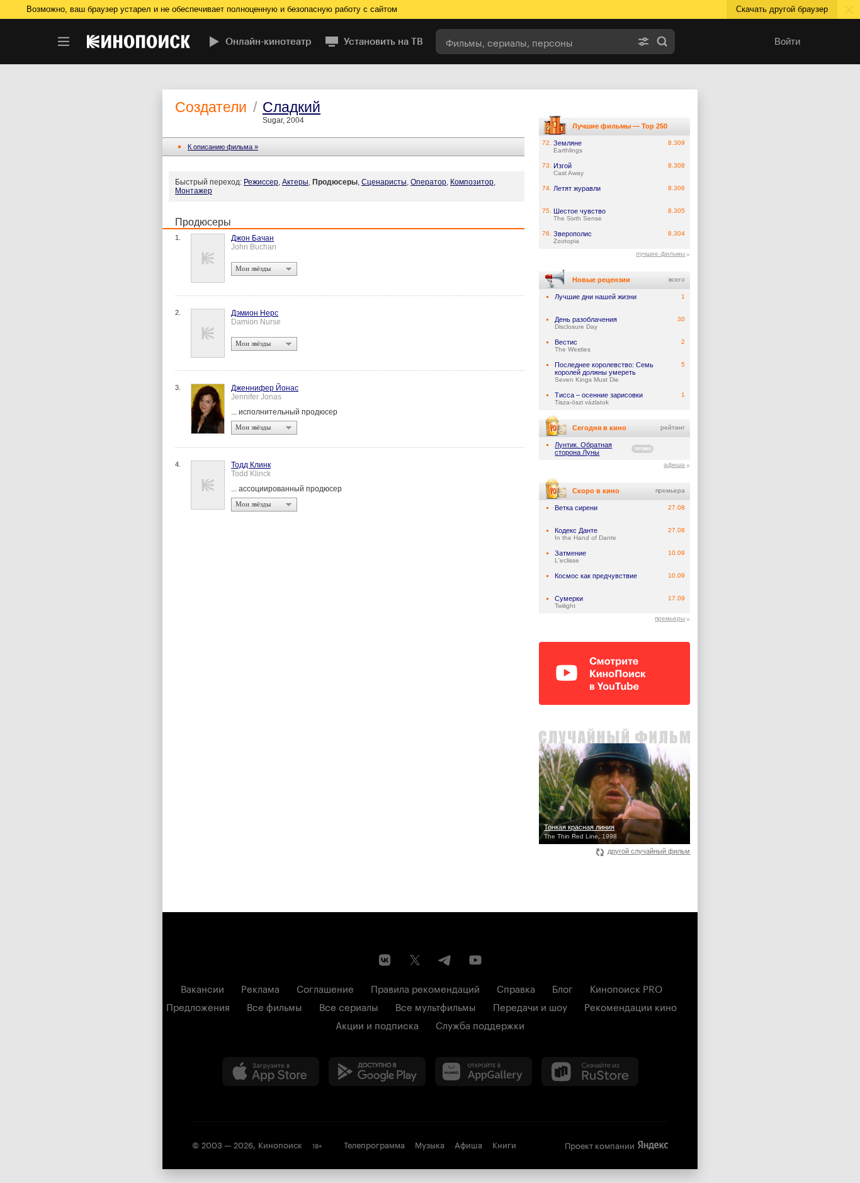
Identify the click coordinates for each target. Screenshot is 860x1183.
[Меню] (63, 41)
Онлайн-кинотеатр (268, 41)
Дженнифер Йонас (264, 388)
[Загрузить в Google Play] (377, 1071)
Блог (562, 987)
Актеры (295, 182)
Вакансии (202, 987)
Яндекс (653, 1145)
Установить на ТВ (383, 41)
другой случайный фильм (649, 851)
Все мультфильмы (435, 1006)
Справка (516, 987)
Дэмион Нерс (254, 313)
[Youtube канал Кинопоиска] (475, 960)
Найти (662, 41)
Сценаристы (384, 182)
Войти (787, 41)
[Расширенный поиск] (643, 41)
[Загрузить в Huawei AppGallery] (483, 1071)
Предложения (198, 1006)
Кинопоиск (280, 1144)
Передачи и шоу (530, 1006)
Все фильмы (274, 1006)
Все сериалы (348, 1006)
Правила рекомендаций (425, 987)
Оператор (428, 182)
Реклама (260, 987)
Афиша (468, 1144)
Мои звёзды (253, 268)
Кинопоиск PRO (626, 987)
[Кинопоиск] (138, 41)
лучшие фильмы (660, 253)
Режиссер (261, 182)
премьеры (670, 618)
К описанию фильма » (223, 147)
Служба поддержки (480, 1024)
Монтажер (193, 190)
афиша (674, 464)
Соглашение (325, 987)
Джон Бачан (252, 238)
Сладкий (291, 107)
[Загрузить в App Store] (270, 1071)
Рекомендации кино (630, 1006)
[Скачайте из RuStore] (589, 1071)
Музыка (429, 1144)
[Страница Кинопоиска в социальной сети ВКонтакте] (384, 960)
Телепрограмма (374, 1144)
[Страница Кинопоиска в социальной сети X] (414, 960)
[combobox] (533, 41)
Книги (504, 1144)
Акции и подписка (377, 1024)
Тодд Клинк (251, 464)
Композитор (472, 182)
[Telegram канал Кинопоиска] (445, 960)
